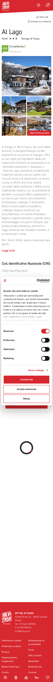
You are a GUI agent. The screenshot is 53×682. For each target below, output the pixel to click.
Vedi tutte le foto (39, 133)
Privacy (5, 651)
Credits (5, 672)
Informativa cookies (11, 640)
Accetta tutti (26, 379)
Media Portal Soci (11, 666)
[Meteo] (5, 677)
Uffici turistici (35, 655)
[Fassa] (5, 6)
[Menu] (48, 5)
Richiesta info (35, 666)
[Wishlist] (47, 677)
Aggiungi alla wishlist (41, 22)
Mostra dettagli (36, 370)
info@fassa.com (22, 631)
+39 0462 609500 (26, 624)
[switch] (45, 340)
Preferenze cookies (11, 646)
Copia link (43, 17)
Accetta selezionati (26, 389)
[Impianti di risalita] (26, 677)
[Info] (39, 5)
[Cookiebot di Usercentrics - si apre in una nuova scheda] (37, 281)
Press (31, 649)
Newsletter (33, 661)
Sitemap (32, 672)
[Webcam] (15, 677)
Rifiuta (26, 398)
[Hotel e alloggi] (37, 677)
